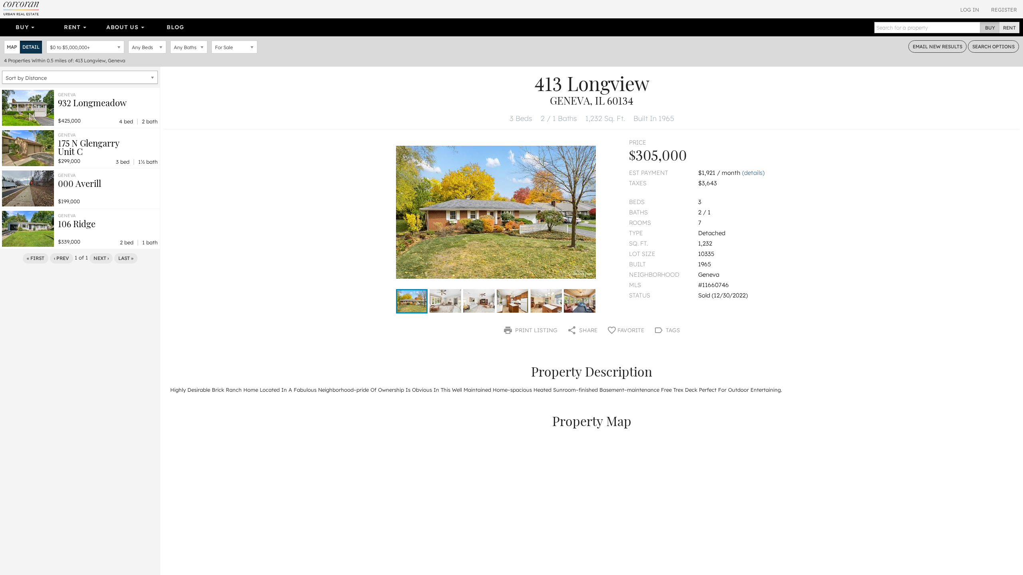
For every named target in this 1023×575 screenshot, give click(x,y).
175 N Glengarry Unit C (88, 147)
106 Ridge (77, 224)
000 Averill (79, 183)
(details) (753, 172)
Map (12, 47)
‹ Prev (61, 258)
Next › (101, 258)
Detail (31, 47)
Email (937, 47)
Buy (23, 27)
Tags (672, 330)
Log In (969, 9)
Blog (175, 27)
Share (587, 330)
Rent (73, 27)
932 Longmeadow (92, 103)
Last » (125, 258)
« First (35, 258)
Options (993, 47)
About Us (123, 27)
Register (1004, 9)
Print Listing (535, 330)
